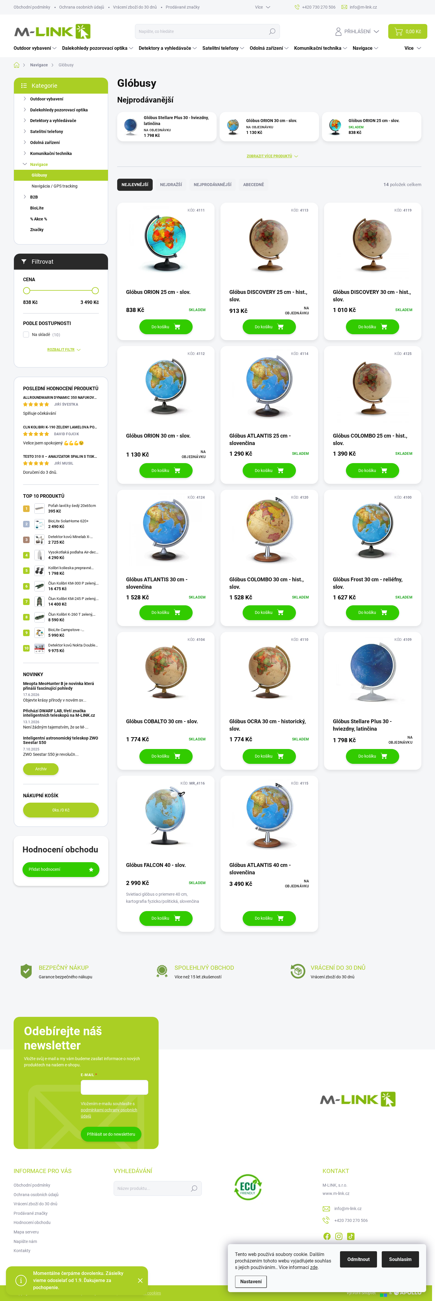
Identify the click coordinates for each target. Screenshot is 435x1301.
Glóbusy (39, 175)
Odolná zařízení (45, 142)
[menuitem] (36, 48)
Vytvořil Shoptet (361, 1292)
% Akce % (38, 219)
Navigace (39, 164)
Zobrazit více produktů (269, 156)
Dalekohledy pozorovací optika (59, 110)
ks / (61, 810)
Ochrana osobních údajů (81, 7)
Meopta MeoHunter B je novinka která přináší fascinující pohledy (58, 685)
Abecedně (253, 184)
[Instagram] (338, 1235)
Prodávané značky (183, 7)
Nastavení (251, 1281)
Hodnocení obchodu (32, 1222)
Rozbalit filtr (61, 350)
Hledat (272, 31)
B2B (34, 197)
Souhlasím (400, 1259)
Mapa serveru (26, 1232)
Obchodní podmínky (32, 7)
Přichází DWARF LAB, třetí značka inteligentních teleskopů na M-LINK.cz (59, 713)
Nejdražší (171, 184)
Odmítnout (358, 1259)
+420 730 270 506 (351, 1220)
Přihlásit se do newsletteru (111, 1134)
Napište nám (25, 1241)
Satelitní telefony (46, 131)
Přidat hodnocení (44, 869)
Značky (37, 229)
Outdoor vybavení (46, 99)
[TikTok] (350, 1235)
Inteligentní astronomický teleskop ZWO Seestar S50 (60, 740)
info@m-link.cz (348, 1208)
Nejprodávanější (212, 184)
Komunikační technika (51, 153)
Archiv (41, 768)
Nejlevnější (135, 184)
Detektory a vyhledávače (53, 120)
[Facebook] (327, 1235)
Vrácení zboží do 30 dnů (135, 7)
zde (314, 1267)
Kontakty (22, 1250)
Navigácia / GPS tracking (55, 186)
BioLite (37, 208)
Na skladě (45, 334)
